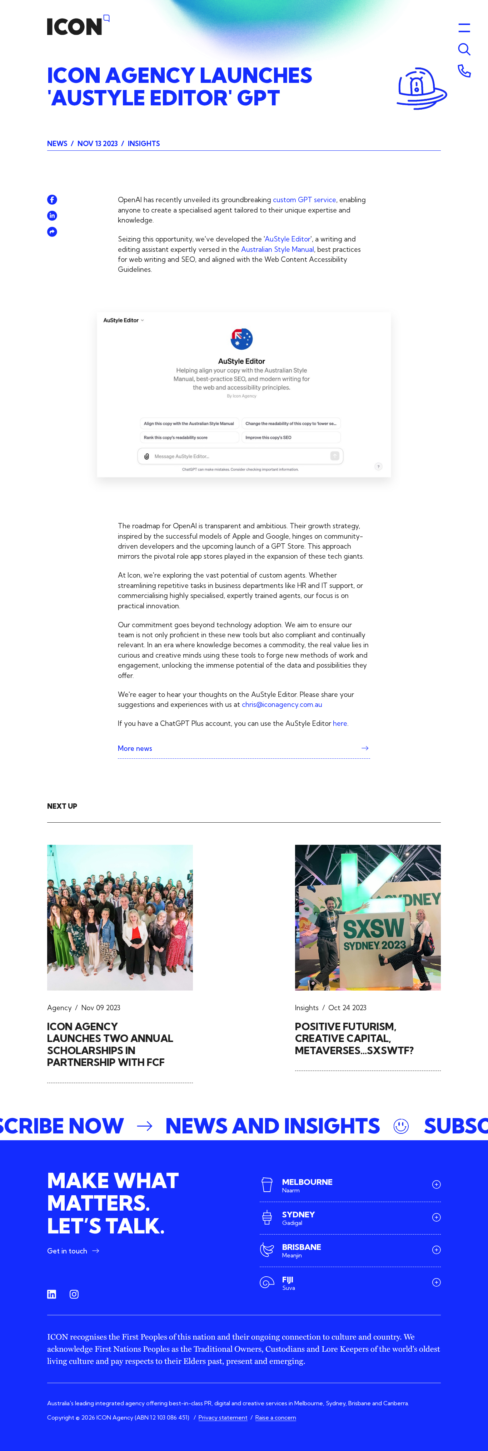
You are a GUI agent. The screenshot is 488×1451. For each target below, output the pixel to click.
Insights (144, 143)
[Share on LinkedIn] (52, 216)
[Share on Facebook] (52, 200)
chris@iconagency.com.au (282, 704)
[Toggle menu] (464, 49)
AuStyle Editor (287, 239)
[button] (244, 1126)
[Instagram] (74, 1294)
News (57, 143)
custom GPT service (304, 199)
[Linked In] (51, 1294)
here (340, 723)
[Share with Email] (52, 232)
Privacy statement (223, 1417)
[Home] (78, 25)
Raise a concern (275, 1417)
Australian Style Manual (277, 249)
